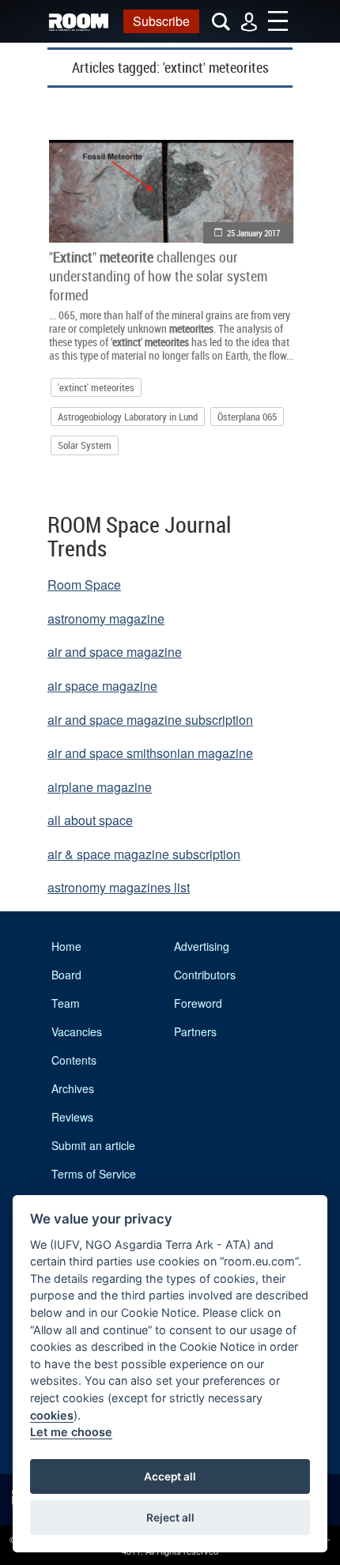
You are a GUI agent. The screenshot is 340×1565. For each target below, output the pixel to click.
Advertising (201, 946)
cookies (52, 1415)
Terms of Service (93, 1173)
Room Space (84, 584)
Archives (72, 1088)
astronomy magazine (105, 618)
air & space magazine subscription (143, 854)
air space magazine (102, 686)
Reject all (170, 1517)
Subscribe (161, 21)
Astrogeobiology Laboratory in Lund (128, 416)
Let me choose (71, 1432)
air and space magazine (114, 652)
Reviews (72, 1117)
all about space (90, 820)
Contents (73, 1060)
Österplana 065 (247, 416)
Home (66, 946)
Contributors (205, 974)
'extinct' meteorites (96, 387)
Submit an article (93, 1145)
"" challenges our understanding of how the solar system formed (158, 275)
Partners (195, 1031)
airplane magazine (99, 787)
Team (65, 1003)
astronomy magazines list (118, 887)
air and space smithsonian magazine (150, 753)
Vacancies (76, 1031)
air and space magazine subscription (150, 720)
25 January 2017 (253, 233)
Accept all (170, 1476)
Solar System (84, 445)
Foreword (198, 1003)
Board (66, 974)
